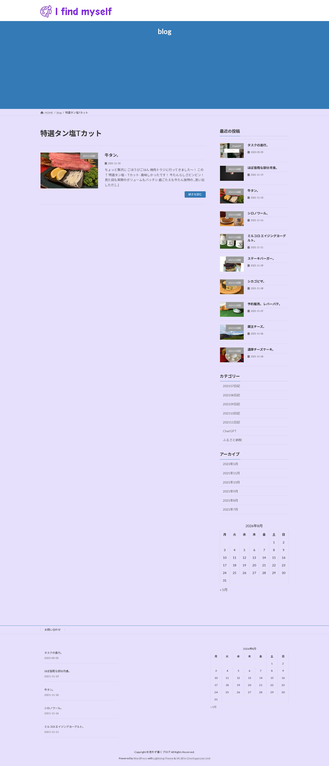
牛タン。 (113, 155)
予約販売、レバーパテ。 (265, 304)
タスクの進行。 (258, 145)
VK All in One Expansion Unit (193, 758)
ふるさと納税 (232, 440)
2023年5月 (230, 464)
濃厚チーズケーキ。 (261, 349)
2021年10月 (231, 482)
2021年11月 (231, 473)
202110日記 (231, 413)
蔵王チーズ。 (257, 327)
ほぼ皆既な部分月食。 (263, 168)
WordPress (140, 758)
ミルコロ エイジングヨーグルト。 (64, 726)
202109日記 (231, 404)
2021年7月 (230, 509)
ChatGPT (230, 431)
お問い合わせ (53, 629)
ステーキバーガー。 (262, 259)
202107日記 (231, 386)
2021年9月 (230, 491)
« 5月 (224, 590)
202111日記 (231, 422)
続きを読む (195, 194)
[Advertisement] (164, 70)
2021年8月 (230, 500)
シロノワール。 (258, 213)
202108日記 (231, 395)
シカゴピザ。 (257, 281)
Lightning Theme (163, 758)
